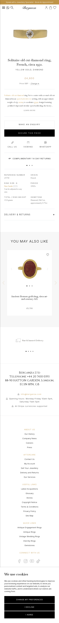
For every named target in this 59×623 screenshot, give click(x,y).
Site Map (29, 515)
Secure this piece (29, 133)
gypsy (36, 102)
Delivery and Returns (29, 472)
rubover (28, 99)
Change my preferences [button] (29, 600)
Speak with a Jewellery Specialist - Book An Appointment (29, 2)
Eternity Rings (29, 541)
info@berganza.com (31, 394)
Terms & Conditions (29, 507)
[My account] (47, 7)
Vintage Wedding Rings (29, 536)
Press (29, 447)
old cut (14, 95)
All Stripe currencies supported (31, 406)
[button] (27, 164)
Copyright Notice (29, 502)
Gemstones (29, 545)
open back (20, 99)
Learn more (30, 110)
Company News (29, 438)
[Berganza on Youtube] (32, 561)
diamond (20, 95)
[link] (29, 272)
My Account (29, 463)
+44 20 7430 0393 (38, 376)
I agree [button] (29, 615)
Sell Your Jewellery (29, 468)
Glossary (30, 493)
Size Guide (8, 186)
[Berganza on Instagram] (25, 561)
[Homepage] (29, 8)
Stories (29, 498)
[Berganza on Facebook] (19, 561)
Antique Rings (29, 532)
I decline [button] (29, 607)
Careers (29, 443)
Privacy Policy (29, 511)
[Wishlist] (55, 7)
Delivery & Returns (17, 214)
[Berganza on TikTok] (38, 561)
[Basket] (51, 7)
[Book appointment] (44, 7)
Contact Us (29, 459)
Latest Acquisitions (29, 489)
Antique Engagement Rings (29, 527)
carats (20, 102)
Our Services (29, 477)
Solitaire (7, 95)
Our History (29, 434)
